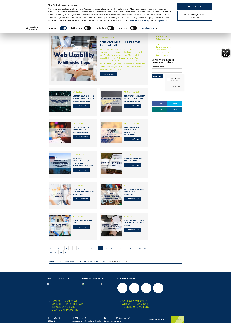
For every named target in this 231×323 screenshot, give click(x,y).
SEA (157, 44)
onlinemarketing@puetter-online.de (86, 321)
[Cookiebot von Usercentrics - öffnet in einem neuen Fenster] (31, 28)
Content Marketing (163, 47)
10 (91, 248)
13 (106, 248)
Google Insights (162, 55)
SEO (157, 41)
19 (135, 248)
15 (115, 248)
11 (96, 248)
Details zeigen (147, 28)
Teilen (159, 103)
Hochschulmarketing (64, 301)
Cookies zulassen (194, 6)
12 (101, 248)
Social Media (161, 49)
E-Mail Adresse (158, 66)
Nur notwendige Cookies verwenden (194, 15)
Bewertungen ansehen (113, 321)
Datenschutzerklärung (139, 20)
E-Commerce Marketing (65, 309)
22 (51, 252)
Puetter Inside (161, 36)
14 (111, 248)
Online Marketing (163, 39)
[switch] (87, 28)
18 (130, 248)
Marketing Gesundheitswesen (69, 304)
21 (145, 248)
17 (125, 248)
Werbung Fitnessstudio (136, 304)
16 (120, 248)
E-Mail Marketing (163, 52)
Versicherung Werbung (135, 306)
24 (61, 252)
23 (56, 252)
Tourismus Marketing (134, 301)
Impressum (162, 20)
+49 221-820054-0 (79, 318)
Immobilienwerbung (63, 306)
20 (140, 248)
